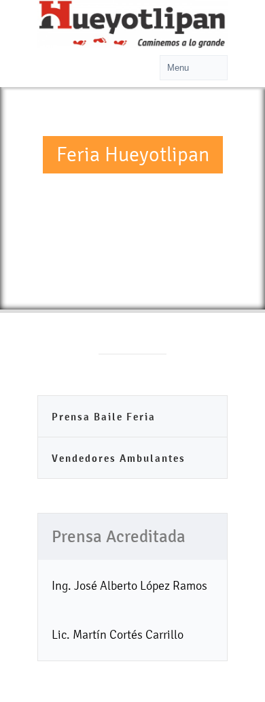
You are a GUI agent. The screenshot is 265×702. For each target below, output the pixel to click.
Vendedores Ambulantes (119, 458)
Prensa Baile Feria (104, 416)
